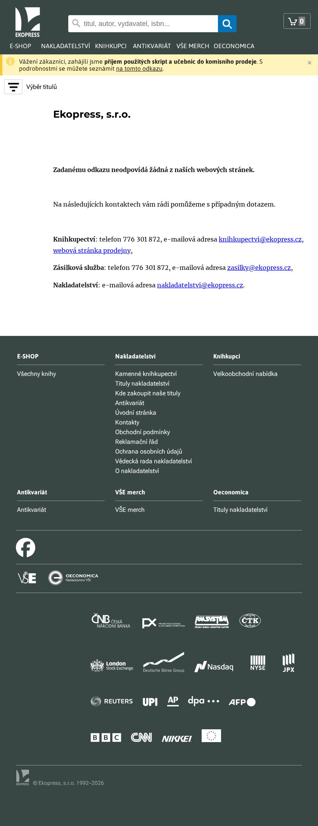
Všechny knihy (36, 373)
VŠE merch (130, 509)
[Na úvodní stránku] (33, 21)
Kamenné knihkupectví (146, 373)
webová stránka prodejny (92, 250)
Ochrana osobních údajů (148, 451)
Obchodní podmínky (142, 432)
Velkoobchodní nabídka (245, 373)
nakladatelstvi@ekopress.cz (200, 285)
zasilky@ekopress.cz (259, 267)
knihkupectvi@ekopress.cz (260, 239)
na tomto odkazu (139, 68)
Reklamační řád (136, 441)
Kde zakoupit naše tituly (147, 393)
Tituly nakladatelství (142, 383)
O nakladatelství (137, 471)
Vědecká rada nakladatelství (153, 461)
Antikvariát (129, 403)
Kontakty (127, 422)
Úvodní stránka (135, 412)
